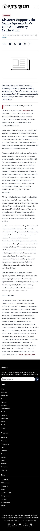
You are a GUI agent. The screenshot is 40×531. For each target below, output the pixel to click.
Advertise (4, 499)
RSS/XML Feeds (6, 493)
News (3, 460)
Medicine (4, 415)
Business (4, 37)
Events (3, 412)
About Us (4, 438)
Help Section (5, 444)
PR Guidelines (5, 483)
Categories (4, 467)
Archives (4, 464)
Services (4, 441)
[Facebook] (14, 525)
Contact (3, 506)
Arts (2, 389)
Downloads (4, 486)
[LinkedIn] (20, 525)
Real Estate (4, 418)
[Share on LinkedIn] (20, 44)
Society (3, 422)
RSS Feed (4, 470)
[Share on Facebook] (10, 44)
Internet (3, 402)
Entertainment (5, 409)
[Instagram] (31, 525)
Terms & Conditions (7, 518)
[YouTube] (25, 525)
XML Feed (27, 518)
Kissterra (26, 110)
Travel (3, 428)
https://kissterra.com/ (27, 354)
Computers (4, 396)
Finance (3, 399)
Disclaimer (34, 515)
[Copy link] (30, 44)
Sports (3, 425)
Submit (3, 457)
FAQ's (3, 489)
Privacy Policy (5, 502)
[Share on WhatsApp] (25, 44)
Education (4, 405)
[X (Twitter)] (9, 525)
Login (3, 447)
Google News (5, 496)
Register (4, 451)
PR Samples (5, 480)
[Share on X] (15, 44)
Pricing (3, 454)
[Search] (37, 379)
